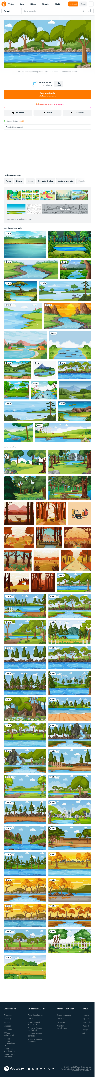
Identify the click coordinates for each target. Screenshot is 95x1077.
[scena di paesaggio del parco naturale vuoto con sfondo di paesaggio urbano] (25, 940)
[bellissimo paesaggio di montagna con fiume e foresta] (75, 389)
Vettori (11, 4)
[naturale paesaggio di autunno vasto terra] (16, 581)
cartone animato (65, 180)
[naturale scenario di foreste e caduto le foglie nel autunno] (18, 559)
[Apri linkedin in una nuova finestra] (37, 1068)
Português (85, 1021)
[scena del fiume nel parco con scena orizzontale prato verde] (63, 431)
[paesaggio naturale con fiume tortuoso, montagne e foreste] (18, 431)
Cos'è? (21, 121)
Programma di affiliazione (34, 1022)
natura (19, 180)
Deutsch (84, 1025)
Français (84, 1028)
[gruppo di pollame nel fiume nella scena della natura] (44, 389)
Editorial (45, 4)
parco (8, 180)
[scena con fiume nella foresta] (17, 369)
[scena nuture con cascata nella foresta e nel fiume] (25, 760)
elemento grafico (45, 180)
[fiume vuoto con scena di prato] (23, 315)
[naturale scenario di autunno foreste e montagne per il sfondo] (49, 536)
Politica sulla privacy (81, 1068)
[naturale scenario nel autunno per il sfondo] (77, 536)
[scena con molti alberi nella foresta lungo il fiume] (25, 734)
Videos (33, 4)
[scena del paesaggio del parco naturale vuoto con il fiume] (74, 581)
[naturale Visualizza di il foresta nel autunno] (43, 581)
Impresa (7, 1025)
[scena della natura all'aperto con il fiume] (70, 344)
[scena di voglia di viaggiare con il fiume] (44, 369)
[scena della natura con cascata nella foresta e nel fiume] (69, 734)
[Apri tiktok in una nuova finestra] (45, 1068)
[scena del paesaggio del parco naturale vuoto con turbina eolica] (69, 682)
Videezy (7, 1021)
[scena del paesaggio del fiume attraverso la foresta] (67, 315)
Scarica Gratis (47, 94)
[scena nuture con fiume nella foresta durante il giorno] (69, 605)
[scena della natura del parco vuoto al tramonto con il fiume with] (69, 889)
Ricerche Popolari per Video (35, 1039)
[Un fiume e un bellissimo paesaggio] (25, 243)
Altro (83, 1032)
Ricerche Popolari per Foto (35, 1033)
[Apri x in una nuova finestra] (49, 1068)
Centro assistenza (64, 1014)
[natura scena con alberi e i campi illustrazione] (25, 461)
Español (84, 1017)
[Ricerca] (83, 10)
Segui (59, 85)
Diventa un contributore (62, 1026)
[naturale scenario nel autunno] (19, 536)
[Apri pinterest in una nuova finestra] (41, 1068)
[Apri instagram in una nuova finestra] (33, 1068)
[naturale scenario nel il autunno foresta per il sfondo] (51, 512)
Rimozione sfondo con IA (9, 1048)
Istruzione (8, 1028)
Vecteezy (7, 1017)
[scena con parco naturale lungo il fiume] (74, 369)
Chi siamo (61, 1021)
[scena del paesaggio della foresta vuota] (25, 708)
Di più (57, 4)
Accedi (83, 4)
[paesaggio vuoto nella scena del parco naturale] (69, 760)
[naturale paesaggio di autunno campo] (46, 559)
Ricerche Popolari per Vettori (35, 1028)
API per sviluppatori (9, 1033)
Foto (22, 4)
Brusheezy (8, 1014)
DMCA (30, 1017)
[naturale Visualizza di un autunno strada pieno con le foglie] (76, 559)
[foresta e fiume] (69, 243)
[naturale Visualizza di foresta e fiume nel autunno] (19, 512)
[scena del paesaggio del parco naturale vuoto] (25, 631)
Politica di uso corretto (79, 1069)
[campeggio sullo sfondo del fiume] (25, 344)
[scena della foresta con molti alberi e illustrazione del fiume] (16, 389)
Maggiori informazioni (14, 126)
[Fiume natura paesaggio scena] (74, 410)
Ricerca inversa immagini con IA (9, 1040)
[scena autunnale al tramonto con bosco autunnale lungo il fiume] (69, 863)
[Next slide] (85, 180)
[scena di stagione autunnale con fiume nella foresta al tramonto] (25, 889)
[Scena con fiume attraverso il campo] (20, 290)
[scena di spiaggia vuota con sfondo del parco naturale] (69, 708)
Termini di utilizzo (66, 1068)
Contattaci (61, 1017)
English (84, 1014)
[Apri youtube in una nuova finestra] (53, 1068)
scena (30, 180)
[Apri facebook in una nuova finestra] (29, 1068)
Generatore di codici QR (9, 1054)
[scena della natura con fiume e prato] (31, 268)
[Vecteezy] (3, 3)
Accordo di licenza (35, 1014)
